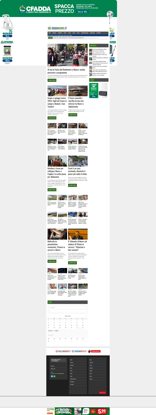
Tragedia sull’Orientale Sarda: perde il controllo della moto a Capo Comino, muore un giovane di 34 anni (82, 149)
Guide (78, 33)
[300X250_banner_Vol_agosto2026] (98, 97)
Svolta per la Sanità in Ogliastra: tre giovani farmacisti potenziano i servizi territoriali (72, 204)
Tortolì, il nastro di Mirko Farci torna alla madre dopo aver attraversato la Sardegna (62, 205)
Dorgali (62, 35)
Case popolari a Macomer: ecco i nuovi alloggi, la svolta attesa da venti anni (62, 221)
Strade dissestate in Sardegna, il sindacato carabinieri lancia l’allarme (82, 293)
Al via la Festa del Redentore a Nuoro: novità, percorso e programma (66, 71)
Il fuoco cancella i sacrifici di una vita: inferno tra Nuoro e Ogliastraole (76, 102)
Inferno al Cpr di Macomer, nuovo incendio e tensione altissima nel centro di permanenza (52, 221)
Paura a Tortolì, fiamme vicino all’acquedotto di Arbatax (52, 204)
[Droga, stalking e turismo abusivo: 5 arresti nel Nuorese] (62, 141)
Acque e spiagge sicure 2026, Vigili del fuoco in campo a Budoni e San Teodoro (57, 102)
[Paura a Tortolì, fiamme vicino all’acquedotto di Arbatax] (52, 197)
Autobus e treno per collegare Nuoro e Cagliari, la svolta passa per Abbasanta (82, 132)
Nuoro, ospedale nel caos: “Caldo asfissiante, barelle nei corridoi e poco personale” (52, 132)
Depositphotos (61, 373)
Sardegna (50, 289)
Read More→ (84, 77)
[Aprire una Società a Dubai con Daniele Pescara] (72, 270)
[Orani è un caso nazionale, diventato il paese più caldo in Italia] (78, 165)
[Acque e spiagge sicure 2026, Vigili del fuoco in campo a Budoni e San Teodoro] (57, 95)
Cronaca (54, 33)
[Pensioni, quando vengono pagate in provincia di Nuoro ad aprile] (83, 270)
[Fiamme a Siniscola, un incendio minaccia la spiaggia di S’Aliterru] (72, 141)
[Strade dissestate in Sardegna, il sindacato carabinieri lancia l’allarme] (83, 286)
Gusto (74, 33)
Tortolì (55, 35)
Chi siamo (99, 33)
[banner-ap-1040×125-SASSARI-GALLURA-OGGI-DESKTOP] (78, 414)
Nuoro (49, 35)
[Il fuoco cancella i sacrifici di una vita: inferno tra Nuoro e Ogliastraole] (78, 95)
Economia (60, 33)
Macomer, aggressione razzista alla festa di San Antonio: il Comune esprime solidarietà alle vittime (72, 222)
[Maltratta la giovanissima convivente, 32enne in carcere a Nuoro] (57, 238)
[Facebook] (52, 376)
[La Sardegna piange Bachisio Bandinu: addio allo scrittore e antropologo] (62, 286)
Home (49, 33)
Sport (65, 33)
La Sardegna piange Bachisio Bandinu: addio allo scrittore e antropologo (62, 293)
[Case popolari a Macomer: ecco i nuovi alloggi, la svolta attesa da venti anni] (62, 214)
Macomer (58, 35)
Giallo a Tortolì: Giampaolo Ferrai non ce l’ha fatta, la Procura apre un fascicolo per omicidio (82, 205)
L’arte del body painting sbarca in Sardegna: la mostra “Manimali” (52, 292)
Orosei (65, 35)
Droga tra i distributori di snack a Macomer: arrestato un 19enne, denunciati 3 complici (82, 221)
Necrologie (92, 33)
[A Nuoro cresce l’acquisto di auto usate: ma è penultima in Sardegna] (52, 270)
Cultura (59, 289)
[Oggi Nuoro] (57, 28)
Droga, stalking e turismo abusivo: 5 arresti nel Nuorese (61, 148)
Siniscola (52, 35)
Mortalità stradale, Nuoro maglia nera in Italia (62, 132)
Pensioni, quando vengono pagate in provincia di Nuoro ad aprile (82, 277)
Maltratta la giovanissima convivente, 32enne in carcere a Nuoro (56, 245)
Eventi (69, 33)
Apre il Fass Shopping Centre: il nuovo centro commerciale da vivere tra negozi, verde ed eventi (72, 293)
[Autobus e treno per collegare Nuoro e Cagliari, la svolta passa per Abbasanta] (83, 125)
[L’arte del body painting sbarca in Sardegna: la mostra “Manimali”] (52, 286)
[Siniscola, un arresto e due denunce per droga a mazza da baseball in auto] (52, 141)
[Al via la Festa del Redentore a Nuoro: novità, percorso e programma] (68, 65)
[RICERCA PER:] (102, 37)
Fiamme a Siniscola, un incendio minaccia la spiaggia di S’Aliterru (72, 148)
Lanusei (70, 35)
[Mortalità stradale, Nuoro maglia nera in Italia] (62, 125)
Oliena (68, 35)
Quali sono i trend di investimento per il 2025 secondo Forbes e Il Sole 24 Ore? (62, 277)
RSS (52, 372)
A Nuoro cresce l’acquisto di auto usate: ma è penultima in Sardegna (52, 277)
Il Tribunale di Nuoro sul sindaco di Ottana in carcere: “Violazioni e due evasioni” (77, 245)
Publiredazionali (84, 33)
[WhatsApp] (54, 376)
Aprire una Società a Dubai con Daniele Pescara (72, 277)
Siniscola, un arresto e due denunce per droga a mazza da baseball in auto (52, 148)
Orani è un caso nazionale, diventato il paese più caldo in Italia (77, 171)
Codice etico (53, 368)
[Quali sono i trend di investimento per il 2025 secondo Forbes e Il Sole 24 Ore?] (62, 270)
